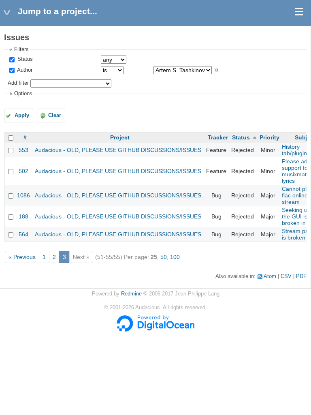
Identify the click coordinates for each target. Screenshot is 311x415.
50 (163, 257)
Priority (269, 137)
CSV (286, 276)
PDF (301, 276)
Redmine (131, 294)
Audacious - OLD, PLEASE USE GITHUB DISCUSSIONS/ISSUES (118, 150)
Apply (22, 115)
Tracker (218, 137)
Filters (21, 49)
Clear (54, 115)
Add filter (18, 83)
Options (23, 93)
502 (23, 171)
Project (120, 137)
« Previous (22, 257)
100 (175, 257)
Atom (270, 276)
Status (24, 59)
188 (23, 216)
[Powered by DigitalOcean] (155, 330)
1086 (23, 195)
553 (23, 150)
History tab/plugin (294, 149)
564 (23, 234)
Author (24, 70)
